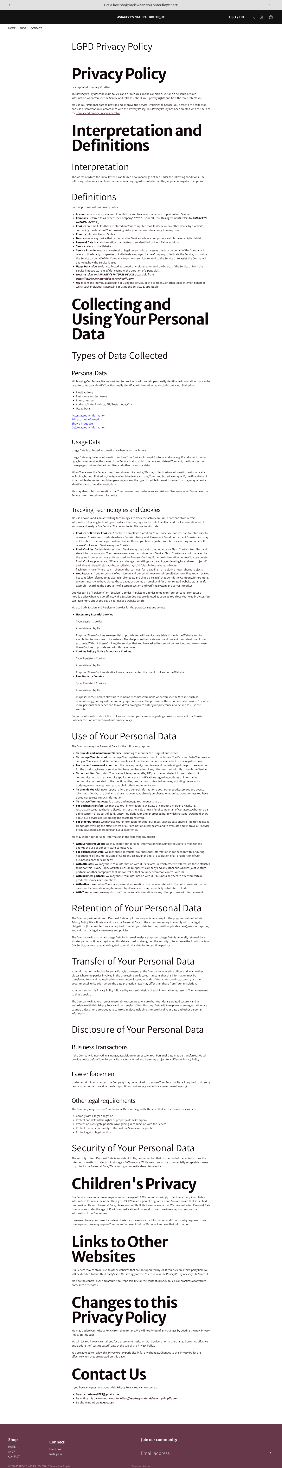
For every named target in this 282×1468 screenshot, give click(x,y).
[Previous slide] (9, 4)
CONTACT (14, 1456)
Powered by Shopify (60, 1466)
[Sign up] (269, 1453)
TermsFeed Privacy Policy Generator (98, 113)
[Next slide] (269, 4)
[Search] (253, 17)
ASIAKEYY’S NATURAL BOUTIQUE (32, 1466)
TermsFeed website (124, 600)
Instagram (55, 1454)
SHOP (11, 1451)
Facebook (55, 1449)
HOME (11, 1446)
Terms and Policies (141, 1466)
